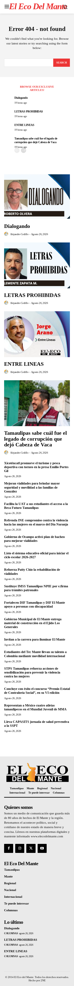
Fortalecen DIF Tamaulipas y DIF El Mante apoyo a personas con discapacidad (34, 604)
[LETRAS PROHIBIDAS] (37, 265)
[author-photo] (6, 234)
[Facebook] (8, 848)
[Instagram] (19, 848)
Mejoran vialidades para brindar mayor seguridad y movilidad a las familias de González (32, 487)
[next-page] (23, 150)
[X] (30, 848)
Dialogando (21, 97)
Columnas (11, 933)
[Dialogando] (37, 196)
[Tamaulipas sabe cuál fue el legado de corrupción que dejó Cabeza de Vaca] (37, 403)
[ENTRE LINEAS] (37, 334)
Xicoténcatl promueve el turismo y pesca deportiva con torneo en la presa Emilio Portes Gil (36, 467)
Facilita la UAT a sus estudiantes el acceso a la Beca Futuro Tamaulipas (36, 505)
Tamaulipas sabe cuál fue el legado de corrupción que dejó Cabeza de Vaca (35, 439)
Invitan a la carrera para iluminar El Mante (34, 639)
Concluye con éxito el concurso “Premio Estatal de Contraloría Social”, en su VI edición (37, 690)
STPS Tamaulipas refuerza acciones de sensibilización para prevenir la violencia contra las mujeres (32, 672)
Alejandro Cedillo (19, 234)
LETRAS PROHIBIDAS (28, 111)
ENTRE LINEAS (24, 125)
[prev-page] (17, 150)
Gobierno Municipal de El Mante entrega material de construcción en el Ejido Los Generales (32, 623)
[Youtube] (42, 848)
